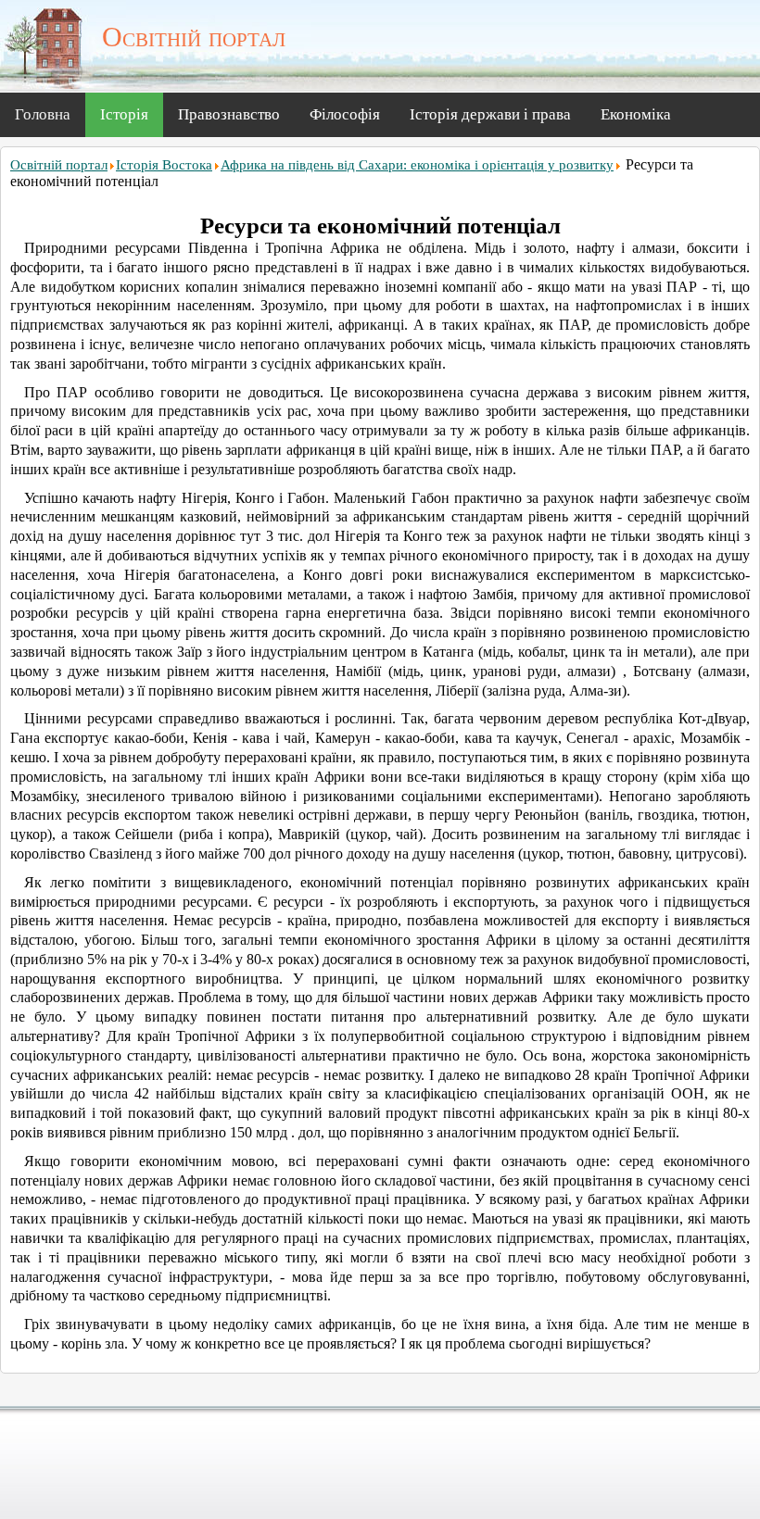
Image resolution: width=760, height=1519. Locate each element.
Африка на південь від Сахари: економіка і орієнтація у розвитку (417, 164)
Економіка (636, 114)
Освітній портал (59, 164)
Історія (124, 114)
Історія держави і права (490, 114)
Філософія (345, 114)
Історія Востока (164, 164)
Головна (42, 114)
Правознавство (229, 114)
